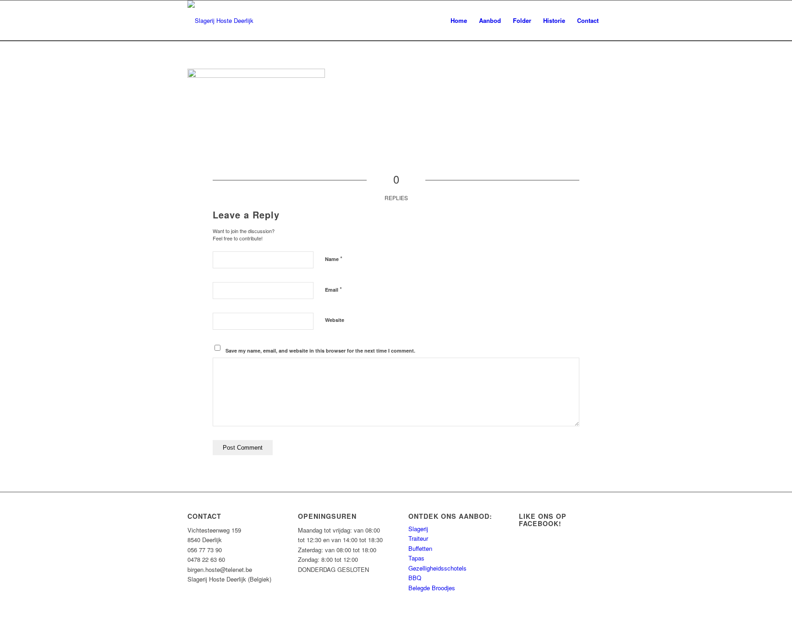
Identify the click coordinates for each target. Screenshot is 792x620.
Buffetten (420, 548)
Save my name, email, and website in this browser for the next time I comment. (320, 350)
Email (333, 289)
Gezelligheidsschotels (437, 568)
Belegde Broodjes (431, 587)
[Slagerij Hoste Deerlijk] (220, 20)
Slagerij (418, 528)
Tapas (416, 558)
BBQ (414, 577)
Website (334, 319)
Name (333, 258)
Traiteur (418, 538)
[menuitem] (459, 20)
